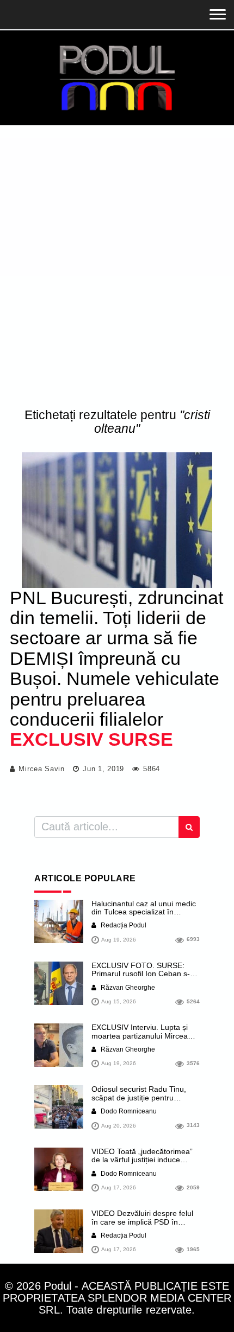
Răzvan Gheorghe (127, 987)
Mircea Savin (41, 769)
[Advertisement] (117, 269)
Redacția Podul (122, 925)
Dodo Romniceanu (128, 1111)
